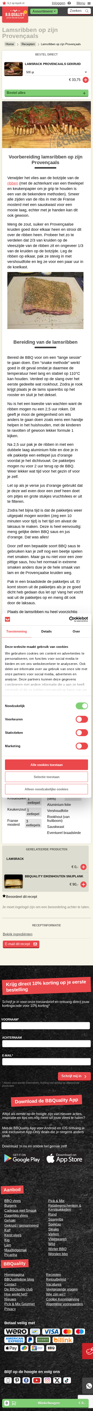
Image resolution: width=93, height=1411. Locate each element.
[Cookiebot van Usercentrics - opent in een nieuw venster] (69, 619)
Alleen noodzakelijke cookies (46, 789)
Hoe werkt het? (15, 1294)
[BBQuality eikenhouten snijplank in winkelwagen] (83, 884)
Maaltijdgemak (15, 1250)
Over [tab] (76, 631)
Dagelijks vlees (16, 1215)
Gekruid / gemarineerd (21, 1225)
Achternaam (12, 1037)
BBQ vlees (12, 1201)
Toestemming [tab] (16, 631)
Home (10, 44)
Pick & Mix (56, 1201)
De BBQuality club (18, 1289)
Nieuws (10, 1299)
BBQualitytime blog (19, 1279)
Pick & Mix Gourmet (19, 1304)
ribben (12, 183)
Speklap (54, 1224)
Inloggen (58, 3)
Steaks (53, 1229)
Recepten (28, 44)
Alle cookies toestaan (46, 764)
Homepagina (14, 1275)
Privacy (10, 1309)
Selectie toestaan (46, 777)
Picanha (10, 1255)
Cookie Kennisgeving (62, 1299)
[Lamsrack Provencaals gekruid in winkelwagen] (86, 80)
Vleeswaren (57, 1239)
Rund (52, 1214)
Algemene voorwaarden (64, 1304)
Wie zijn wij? (56, 1294)
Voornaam (10, 1019)
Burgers (10, 1205)
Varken (53, 1234)
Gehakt (9, 1220)
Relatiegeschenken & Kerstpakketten (64, 1207)
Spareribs (55, 1219)
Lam (7, 1245)
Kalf (7, 1230)
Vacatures (53, 1284)
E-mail (7, 1055)
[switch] (82, 719)
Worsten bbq (58, 1254)
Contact (10, 1284)
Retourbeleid (56, 1279)
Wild (51, 1244)
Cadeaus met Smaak (20, 1210)
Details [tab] (46, 631)
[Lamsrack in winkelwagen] (83, 867)
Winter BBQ (57, 1249)
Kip (7, 1240)
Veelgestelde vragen (62, 1289)
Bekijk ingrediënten (17, 934)
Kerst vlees (12, 1235)
